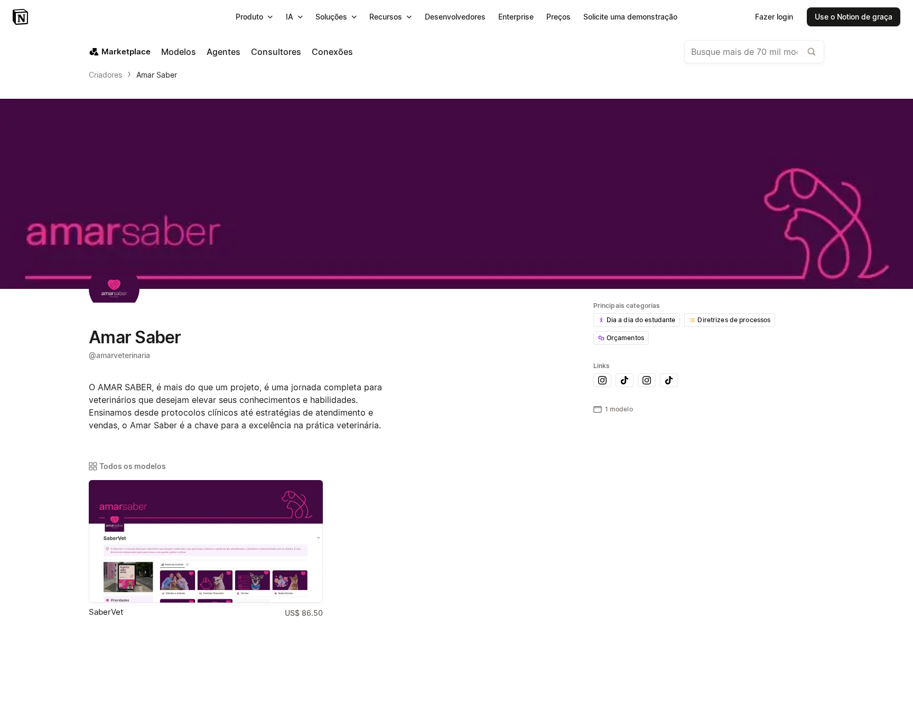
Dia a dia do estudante (641, 320)
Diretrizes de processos (733, 320)
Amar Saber (156, 74)
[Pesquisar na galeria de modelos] (811, 51)
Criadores (105, 74)
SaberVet (106, 612)
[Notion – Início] (21, 17)
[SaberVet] (206, 541)
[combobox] (754, 51)
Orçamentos (625, 338)
